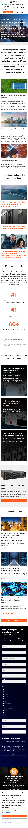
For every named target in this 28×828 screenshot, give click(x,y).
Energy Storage (7, 696)
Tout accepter (14, 815)
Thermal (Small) (7, 715)
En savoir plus (14, 500)
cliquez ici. (8, 812)
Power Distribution (7, 703)
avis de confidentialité (20, 740)
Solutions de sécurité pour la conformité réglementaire (13, 434)
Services (5, 710)
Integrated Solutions (8, 699)
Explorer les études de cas (14, 620)
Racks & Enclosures (8, 708)
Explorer (3, 578)
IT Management (7, 701)
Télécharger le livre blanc (7, 613)
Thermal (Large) (7, 712)
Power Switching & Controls (9, 705)
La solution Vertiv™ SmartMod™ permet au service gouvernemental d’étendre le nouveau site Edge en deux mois (13, 229)
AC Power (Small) (7, 692)
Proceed (8, 12)
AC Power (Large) (7, 689)
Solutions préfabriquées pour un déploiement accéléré (11, 403)
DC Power (6, 694)
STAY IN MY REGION (20, 12)
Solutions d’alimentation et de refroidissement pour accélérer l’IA (13, 370)
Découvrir (3, 549)
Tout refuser (14, 819)
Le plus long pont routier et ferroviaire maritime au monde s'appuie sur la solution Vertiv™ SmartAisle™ (13, 204)
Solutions (2, 15)
